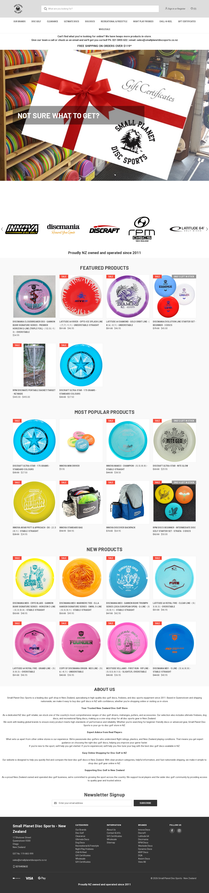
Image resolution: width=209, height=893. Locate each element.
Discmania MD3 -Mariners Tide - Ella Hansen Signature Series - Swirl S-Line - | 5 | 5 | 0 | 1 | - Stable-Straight (80, 606)
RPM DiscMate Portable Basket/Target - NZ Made (34, 392)
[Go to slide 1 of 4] (100, 198)
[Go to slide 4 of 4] (109, 198)
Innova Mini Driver (69, 465)
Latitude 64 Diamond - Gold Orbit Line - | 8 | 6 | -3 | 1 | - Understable (127, 323)
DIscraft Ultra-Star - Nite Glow (170, 465)
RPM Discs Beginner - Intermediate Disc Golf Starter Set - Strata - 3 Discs (174, 529)
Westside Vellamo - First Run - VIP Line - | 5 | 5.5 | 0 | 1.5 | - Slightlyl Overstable (128, 670)
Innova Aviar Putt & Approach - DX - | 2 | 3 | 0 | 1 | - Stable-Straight (34, 529)
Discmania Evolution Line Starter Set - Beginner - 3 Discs (174, 323)
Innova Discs (144, 829)
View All (142, 862)
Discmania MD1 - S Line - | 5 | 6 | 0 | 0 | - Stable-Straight (172, 670)
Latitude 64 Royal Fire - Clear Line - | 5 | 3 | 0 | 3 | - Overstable (174, 605)
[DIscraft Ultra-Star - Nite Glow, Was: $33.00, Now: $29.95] (174, 440)
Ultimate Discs (71, 21)
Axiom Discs (144, 858)
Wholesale (104, 29)
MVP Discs (143, 852)
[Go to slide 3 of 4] (106, 198)
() (194, 9)
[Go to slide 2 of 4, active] (103, 198)
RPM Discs (143, 842)
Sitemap (111, 842)
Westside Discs (145, 846)
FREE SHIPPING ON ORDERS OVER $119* (104, 46)
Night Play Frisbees (143, 21)
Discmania (143, 839)
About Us (111, 829)
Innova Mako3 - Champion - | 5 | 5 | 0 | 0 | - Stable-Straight (126, 467)
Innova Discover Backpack (120, 527)
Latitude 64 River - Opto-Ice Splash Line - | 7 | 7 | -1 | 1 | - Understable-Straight (81, 323)
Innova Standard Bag (71, 527)
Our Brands (19, 21)
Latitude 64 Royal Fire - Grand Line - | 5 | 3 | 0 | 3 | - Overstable (34, 670)
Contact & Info (114, 833)
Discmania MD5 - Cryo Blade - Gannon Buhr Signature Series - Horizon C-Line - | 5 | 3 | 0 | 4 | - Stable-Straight (34, 606)
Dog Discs (90, 21)
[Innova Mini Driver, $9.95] (81, 440)
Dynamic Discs (145, 849)
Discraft (142, 833)
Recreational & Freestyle (114, 21)
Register (181, 9)
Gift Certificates (187, 21)
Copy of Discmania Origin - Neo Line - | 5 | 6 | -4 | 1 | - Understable (81, 670)
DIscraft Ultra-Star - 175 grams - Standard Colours (77, 392)
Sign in (171, 9)
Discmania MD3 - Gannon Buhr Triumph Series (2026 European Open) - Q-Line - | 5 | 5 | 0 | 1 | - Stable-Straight (127, 606)
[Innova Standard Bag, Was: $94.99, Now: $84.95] (81, 502)
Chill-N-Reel (165, 21)
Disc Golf (36, 21)
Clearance (52, 21)
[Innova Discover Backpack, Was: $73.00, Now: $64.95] (128, 502)
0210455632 (22, 866)
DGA (140, 855)
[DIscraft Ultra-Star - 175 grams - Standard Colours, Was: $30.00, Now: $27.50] (81, 365)
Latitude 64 (143, 836)
